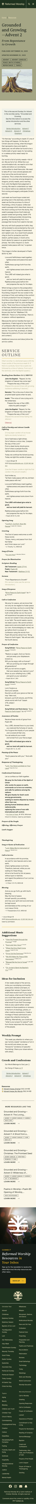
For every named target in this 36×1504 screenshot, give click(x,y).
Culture (4, 1432)
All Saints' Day (6, 1382)
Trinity (21, 1369)
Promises (8, 1159)
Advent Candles (19, 60)
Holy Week (5, 1343)
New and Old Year (25, 1324)
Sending (21, 1472)
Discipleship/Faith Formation (8, 1441)
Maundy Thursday (8, 1351)
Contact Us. (20, 1501)
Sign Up (16, 1281)
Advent (6, 60)
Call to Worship (24, 1395)
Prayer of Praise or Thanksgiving (25, 1468)
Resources (12, 18)
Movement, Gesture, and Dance (25, 1315)
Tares (18, 65)
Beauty (4, 1401)
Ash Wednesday (7, 1340)
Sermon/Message (24, 1436)
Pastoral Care (23, 1332)
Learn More (10, 1123)
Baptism (21, 1440)
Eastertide (5, 1363)
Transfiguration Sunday (7, 1331)
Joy (6, 1178)
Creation (5, 1428)
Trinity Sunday (6, 1378)
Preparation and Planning (24, 1341)
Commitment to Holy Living (25, 1424)
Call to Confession (25, 1407)
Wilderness (13, 1178)
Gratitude (5, 1456)
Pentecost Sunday (8, 1371)
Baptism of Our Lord (8, 1326)
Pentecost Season (8, 1374)
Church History (7, 1416)
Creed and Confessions (23, 1445)
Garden (27, 1118)
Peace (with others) (11, 62)
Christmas (21, 1156)
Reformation (23, 1353)
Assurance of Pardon (26, 1419)
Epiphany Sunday (8, 1318)
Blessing (4, 1405)
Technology (23, 1365)
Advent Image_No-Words (13, 1091)
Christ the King (7, 1386)
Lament (21, 1415)
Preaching (22, 1336)
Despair (27, 1176)
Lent (3, 1336)
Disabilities (5, 1436)
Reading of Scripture (25, 1433)
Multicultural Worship (26, 1320)
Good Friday (6, 1355)
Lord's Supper (23, 1462)
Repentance (8, 65)
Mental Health (6, 1477)
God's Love (8, 1120)
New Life (7, 1139)
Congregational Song (9, 1424)
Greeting (22, 1399)
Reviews (21, 1357)
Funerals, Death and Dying (8, 1451)
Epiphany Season (7, 1322)
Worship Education (25, 1384)
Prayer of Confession (26, 1411)
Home (4, 18)
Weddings (22, 1373)
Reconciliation (23, 1350)
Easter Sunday (7, 1359)
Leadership (5, 1473)
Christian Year (6, 1413)
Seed (14, 1159)
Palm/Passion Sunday (9, 1347)
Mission (21, 1310)
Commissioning (7, 1420)
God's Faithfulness (11, 1195)
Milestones (22, 1306)
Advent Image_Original (12, 1089)
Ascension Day (7, 1367)
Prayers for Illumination (26, 1429)
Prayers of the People (26, 1459)
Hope (26, 1137)
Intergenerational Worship (7, 1465)
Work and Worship (25, 1377)
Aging (4, 1397)
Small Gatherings (24, 1361)
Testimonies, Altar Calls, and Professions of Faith (26, 1453)
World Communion (25, 1381)
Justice (4, 1470)
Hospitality (5, 1460)
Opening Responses (25, 1403)
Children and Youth (8, 1409)
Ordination (22, 1328)
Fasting (4, 1446)
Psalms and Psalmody (26, 1346)
